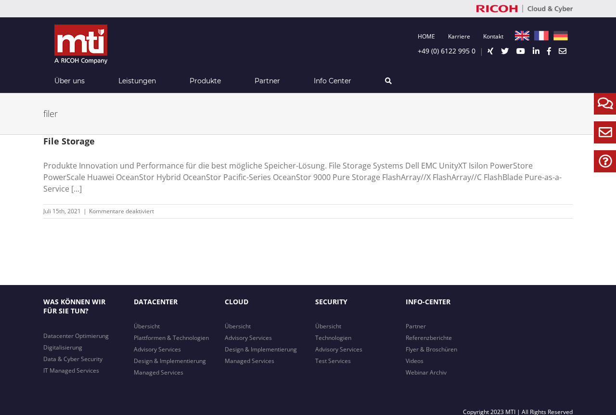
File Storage (69, 141)
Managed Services (158, 372)
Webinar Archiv (426, 372)
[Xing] (490, 51)
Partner (416, 326)
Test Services (333, 361)
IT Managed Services (71, 370)
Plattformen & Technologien (171, 338)
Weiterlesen (556, 211)
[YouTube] (521, 51)
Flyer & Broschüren (431, 349)
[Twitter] (505, 51)
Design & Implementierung (170, 361)
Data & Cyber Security (73, 359)
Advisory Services (157, 349)
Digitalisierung (62, 347)
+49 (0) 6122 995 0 (446, 50)
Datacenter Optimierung (76, 336)
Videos (415, 361)
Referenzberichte (429, 338)
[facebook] (549, 51)
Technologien (333, 338)
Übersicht (147, 326)
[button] (388, 81)
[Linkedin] (536, 51)
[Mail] (562, 51)
